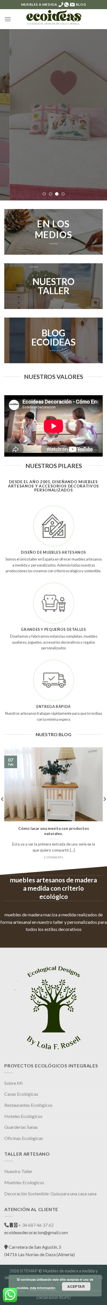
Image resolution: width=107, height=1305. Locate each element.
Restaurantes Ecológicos (28, 1105)
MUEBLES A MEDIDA (39, 4)
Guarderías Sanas (21, 1127)
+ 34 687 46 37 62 (35, 1225)
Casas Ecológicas (21, 1094)
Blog (81, 4)
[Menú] (7, 19)
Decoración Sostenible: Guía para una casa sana (50, 1193)
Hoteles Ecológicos (23, 1116)
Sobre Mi (13, 1083)
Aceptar (76, 1286)
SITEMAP (29, 1270)
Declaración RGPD (54, 1297)
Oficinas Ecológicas (23, 1138)
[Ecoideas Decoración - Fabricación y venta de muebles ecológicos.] (53, 19)
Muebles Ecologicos (24, 1182)
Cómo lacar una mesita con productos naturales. (53, 831)
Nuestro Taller (18, 1171)
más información (42, 1288)
